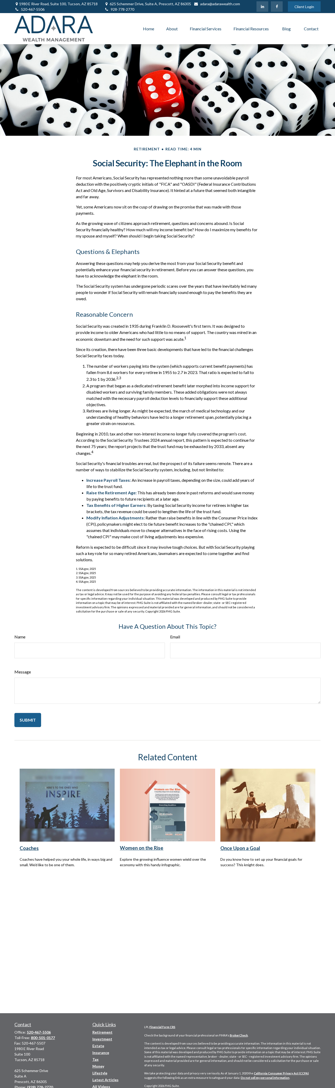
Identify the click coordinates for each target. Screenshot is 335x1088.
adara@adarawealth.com (220, 4)
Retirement (102, 1032)
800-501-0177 (43, 1037)
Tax (95, 1059)
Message (22, 671)
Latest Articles (105, 1080)
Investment (102, 1039)
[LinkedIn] (262, 6)
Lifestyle (99, 1073)
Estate (98, 1046)
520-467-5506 (32, 9)
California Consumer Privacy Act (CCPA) (281, 1073)
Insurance (100, 1052)
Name (19, 636)
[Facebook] (277, 6)
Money (98, 1066)
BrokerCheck (239, 1035)
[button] (148, 28)
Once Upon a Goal (240, 848)
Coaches (29, 848)
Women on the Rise (141, 848)
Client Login (304, 6)
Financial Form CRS (162, 1027)
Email (175, 636)
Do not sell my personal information (265, 1077)
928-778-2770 (122, 9)
